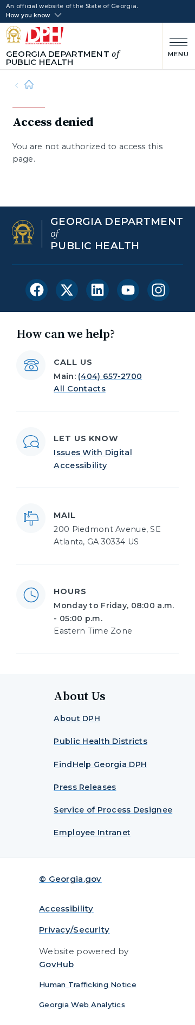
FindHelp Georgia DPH (100, 764)
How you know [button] (28, 15)
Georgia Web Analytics (82, 1004)
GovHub (56, 964)
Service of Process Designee (113, 810)
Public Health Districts (100, 741)
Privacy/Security (74, 929)
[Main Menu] (176, 46)
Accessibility (66, 908)
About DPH (77, 718)
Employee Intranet (92, 832)
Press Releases (85, 787)
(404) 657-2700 (110, 376)
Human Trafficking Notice (87, 984)
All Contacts (79, 389)
